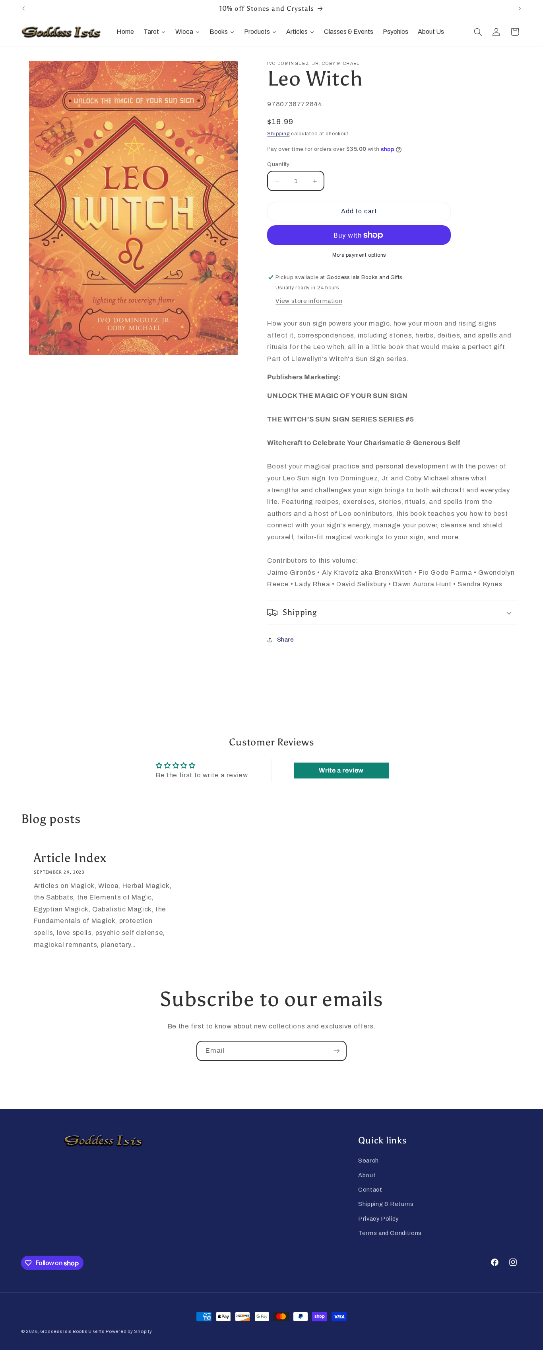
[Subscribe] (337, 1051)
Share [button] (285, 639)
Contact (370, 1189)
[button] (478, 32)
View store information (308, 301)
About (367, 1175)
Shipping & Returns (385, 1204)
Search (368, 1160)
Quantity (278, 164)
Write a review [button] (341, 770)
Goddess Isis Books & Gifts (72, 1331)
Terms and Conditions (390, 1233)
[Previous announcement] (23, 8)
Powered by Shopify (129, 1331)
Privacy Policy (378, 1218)
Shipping (278, 134)
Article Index (69, 857)
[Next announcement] (519, 8)
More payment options (359, 255)
